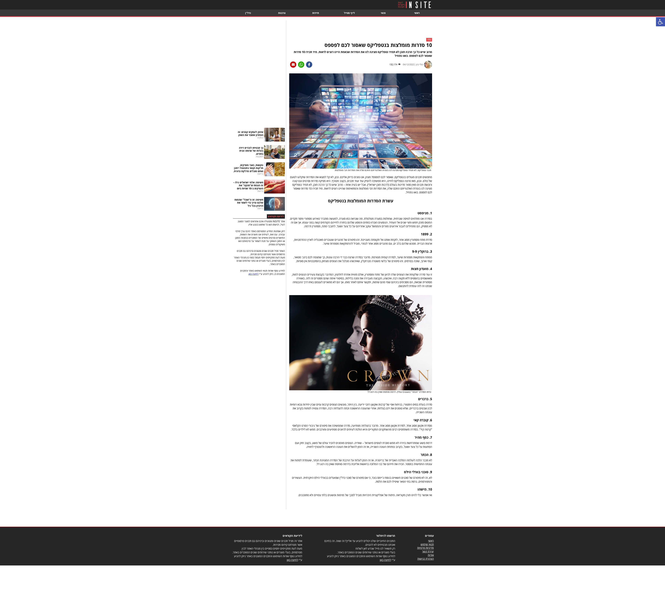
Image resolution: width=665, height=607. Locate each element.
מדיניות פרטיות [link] (425, 548)
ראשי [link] (417, 13)
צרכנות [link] (282, 13)
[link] (660, 21)
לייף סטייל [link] (349, 13)
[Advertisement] (361, 28)
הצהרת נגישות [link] (425, 559)
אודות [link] (431, 555)
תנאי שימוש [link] (427, 544)
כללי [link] (429, 39)
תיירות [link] (315, 13)
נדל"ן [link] (248, 13)
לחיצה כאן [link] (254, 274)
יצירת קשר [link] (428, 551)
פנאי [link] (383, 13)
